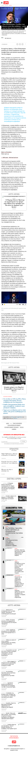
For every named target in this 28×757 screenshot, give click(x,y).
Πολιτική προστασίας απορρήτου (17, 748)
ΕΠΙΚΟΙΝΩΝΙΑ (14, 738)
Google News (19, 417)
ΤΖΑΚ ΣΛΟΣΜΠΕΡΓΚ (17, 423)
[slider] (10, 304)
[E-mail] (22, 44)
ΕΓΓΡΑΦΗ (23, 441)
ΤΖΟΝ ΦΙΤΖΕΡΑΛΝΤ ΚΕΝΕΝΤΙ (14, 425)
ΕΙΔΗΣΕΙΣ (6, 5)
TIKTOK (21, 427)
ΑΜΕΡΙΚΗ (14, 429)
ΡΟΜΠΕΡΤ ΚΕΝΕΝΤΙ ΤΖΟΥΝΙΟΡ (11, 427)
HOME (2, 5)
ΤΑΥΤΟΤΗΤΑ (14, 736)
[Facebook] (17, 44)
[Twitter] (20, 44)
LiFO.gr (12, 417)
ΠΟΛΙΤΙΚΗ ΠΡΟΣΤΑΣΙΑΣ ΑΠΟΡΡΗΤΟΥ (17, 443)
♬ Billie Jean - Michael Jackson (9, 157)
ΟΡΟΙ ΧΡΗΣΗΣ (6, 443)
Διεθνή (10, 5)
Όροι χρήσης (6, 748)
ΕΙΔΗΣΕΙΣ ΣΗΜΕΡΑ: (7, 396)
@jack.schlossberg (6, 152)
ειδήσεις (15, 418)
